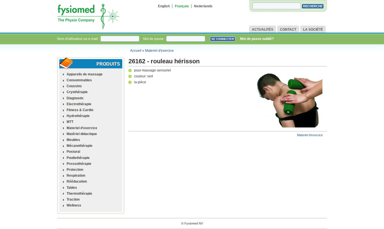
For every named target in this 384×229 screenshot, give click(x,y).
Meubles (73, 140)
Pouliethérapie (78, 158)
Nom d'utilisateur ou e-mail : (78, 39)
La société (313, 30)
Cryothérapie (77, 92)
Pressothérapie (79, 164)
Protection (75, 170)
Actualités (262, 30)
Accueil (135, 51)
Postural (73, 152)
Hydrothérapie (78, 116)
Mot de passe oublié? (257, 39)
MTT (70, 122)
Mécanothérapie (79, 146)
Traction (73, 199)
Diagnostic (75, 98)
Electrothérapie (79, 104)
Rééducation (77, 181)
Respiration (76, 176)
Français (182, 6)
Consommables (79, 80)
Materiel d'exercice (159, 51)
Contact (288, 30)
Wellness (74, 205)
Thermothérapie (79, 194)
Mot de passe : (154, 39)
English (164, 6)
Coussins (74, 86)
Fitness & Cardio (80, 110)
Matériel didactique (82, 134)
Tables (72, 188)
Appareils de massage (85, 74)
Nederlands (203, 6)
